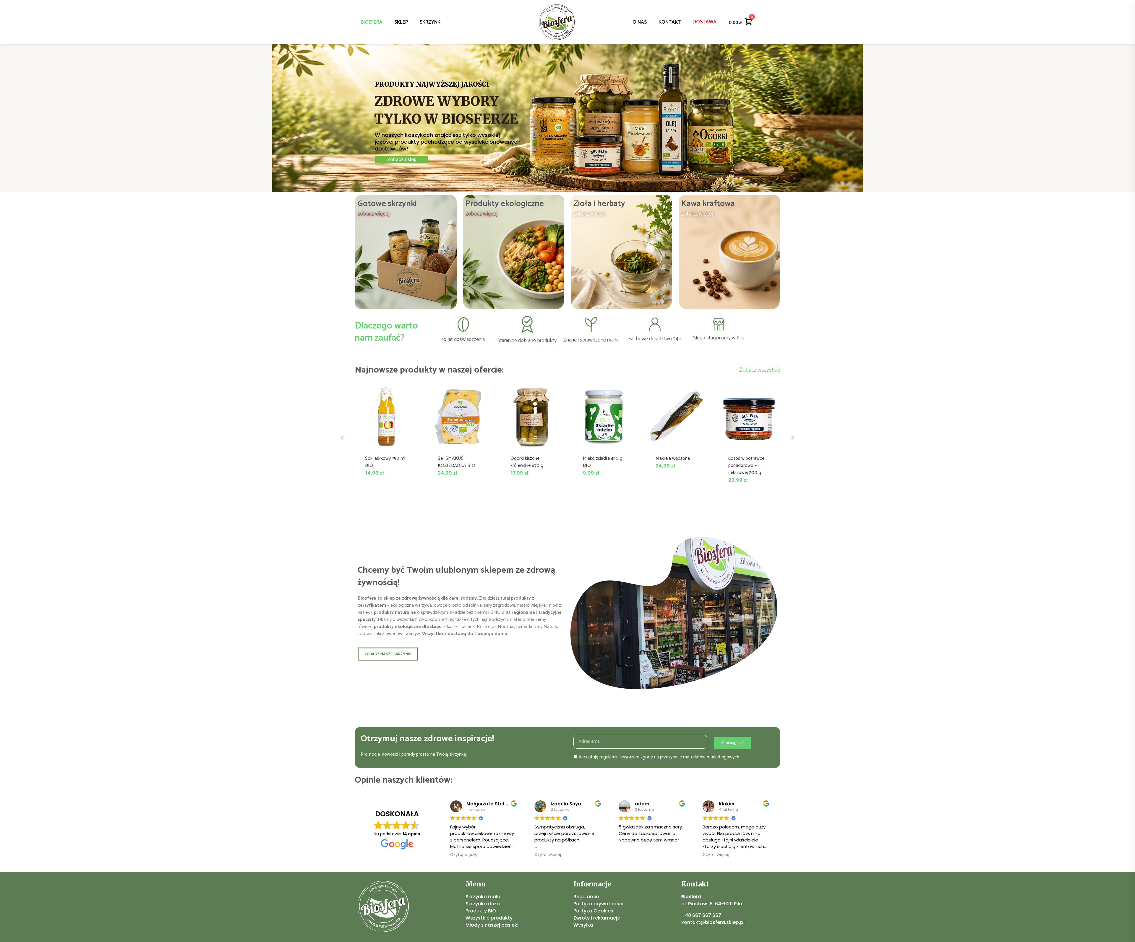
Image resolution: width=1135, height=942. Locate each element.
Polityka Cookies (593, 910)
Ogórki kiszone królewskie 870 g (526, 462)
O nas (640, 22)
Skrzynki (431, 22)
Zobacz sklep (401, 159)
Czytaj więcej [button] (463, 854)
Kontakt (670, 22)
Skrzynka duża (483, 903)
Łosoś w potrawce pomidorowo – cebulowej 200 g (746, 465)
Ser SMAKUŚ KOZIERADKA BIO (456, 462)
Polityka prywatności (598, 903)
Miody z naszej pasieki (492, 925)
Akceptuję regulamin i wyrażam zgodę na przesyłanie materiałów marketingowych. (659, 757)
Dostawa (704, 22)
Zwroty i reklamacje (596, 918)
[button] (343, 438)
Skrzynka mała (483, 896)
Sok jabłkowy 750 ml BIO (385, 462)
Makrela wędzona (673, 458)
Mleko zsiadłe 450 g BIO (602, 462)
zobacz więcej (374, 213)
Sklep (401, 22)
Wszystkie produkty (489, 918)
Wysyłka (583, 925)
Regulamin (586, 896)
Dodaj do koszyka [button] (386, 442)
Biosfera (371, 22)
